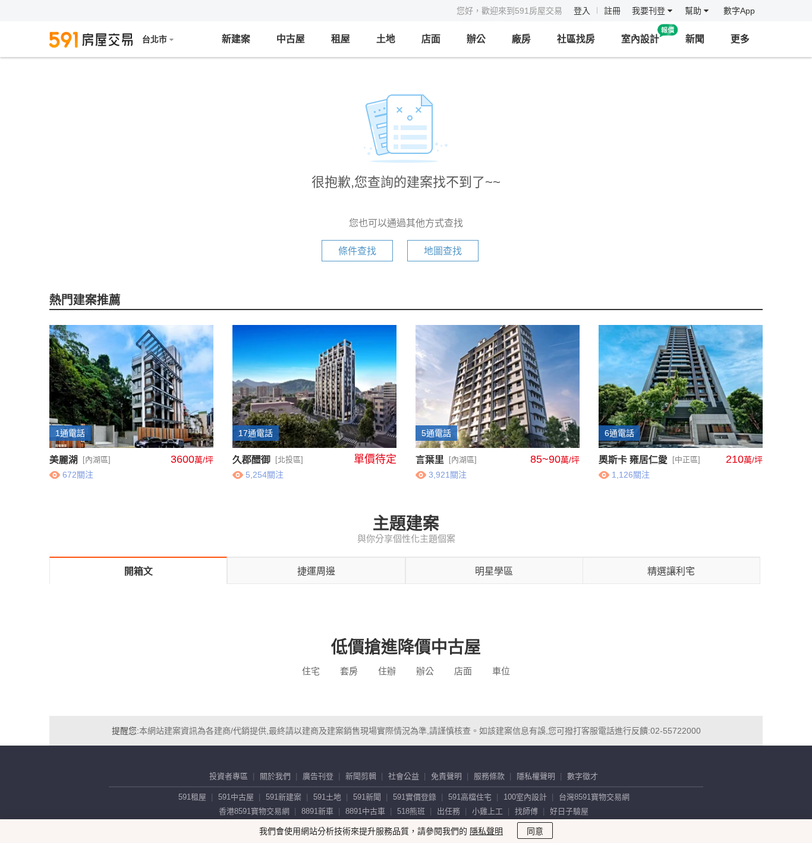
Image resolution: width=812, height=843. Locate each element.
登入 (582, 10)
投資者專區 (228, 776)
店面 (430, 39)
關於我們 (275, 776)
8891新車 (317, 811)
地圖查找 (443, 251)
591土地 (327, 797)
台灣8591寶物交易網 (594, 797)
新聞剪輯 (360, 776)
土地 (385, 39)
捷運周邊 (316, 571)
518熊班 (411, 811)
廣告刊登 (318, 776)
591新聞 (367, 797)
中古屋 (290, 39)
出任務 (448, 811)
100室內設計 (525, 797)
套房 (349, 671)
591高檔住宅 (470, 797)
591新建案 (283, 797)
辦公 (476, 39)
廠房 (521, 39)
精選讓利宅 (671, 571)
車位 (501, 671)
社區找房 (576, 39)
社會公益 (403, 776)
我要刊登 (650, 10)
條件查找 (357, 251)
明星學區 (494, 571)
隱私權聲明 (536, 776)
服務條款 (489, 776)
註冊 (612, 10)
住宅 (311, 671)
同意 (535, 831)
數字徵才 (582, 776)
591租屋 (192, 797)
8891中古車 (365, 811)
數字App (739, 10)
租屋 (340, 39)
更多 (740, 39)
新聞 (694, 39)
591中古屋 (236, 797)
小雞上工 (487, 811)
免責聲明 (446, 776)
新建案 (236, 39)
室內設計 (640, 39)
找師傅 (526, 811)
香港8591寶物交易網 (254, 811)
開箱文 (138, 571)
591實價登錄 (414, 797)
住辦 (387, 671)
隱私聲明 (486, 831)
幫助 (694, 10)
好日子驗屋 (569, 811)
